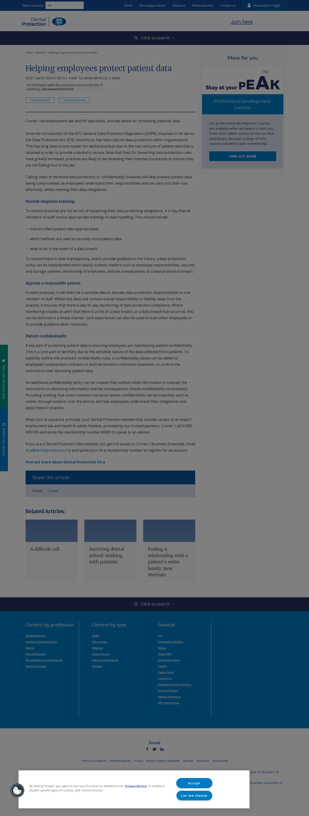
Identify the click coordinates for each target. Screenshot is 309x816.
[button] (17, 790)
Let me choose (194, 795)
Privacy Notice (136, 786)
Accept (194, 783)
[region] (134, 789)
